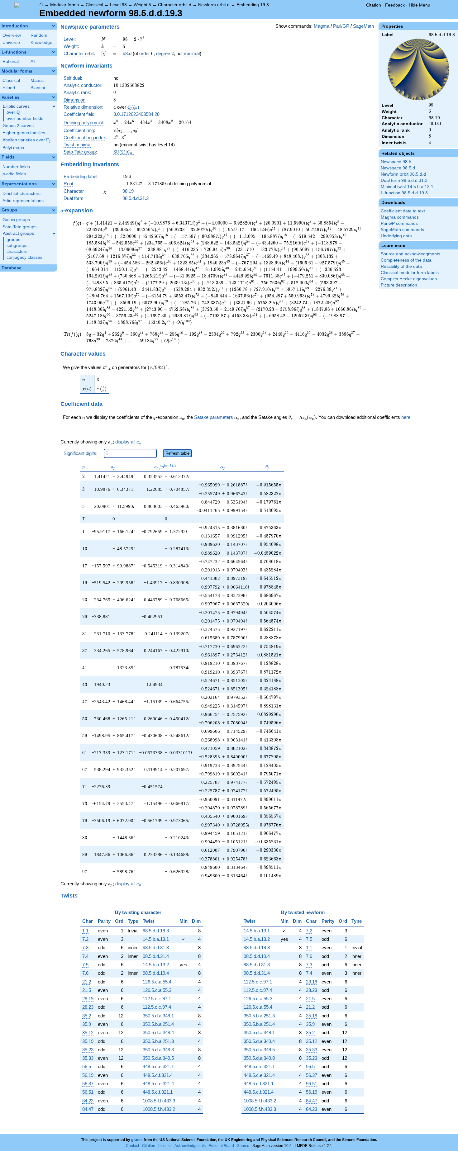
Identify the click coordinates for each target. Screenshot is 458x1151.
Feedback (395, 4)
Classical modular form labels (410, 272)
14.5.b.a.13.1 (156, 939)
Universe (11, 42)
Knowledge (41, 42)
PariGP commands (399, 223)
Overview (11, 35)
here (405, 417)
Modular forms (64, 4)
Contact (132, 1146)
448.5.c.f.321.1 (158, 1092)
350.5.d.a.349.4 (158, 1032)
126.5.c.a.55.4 (157, 981)
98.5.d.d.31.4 (156, 956)
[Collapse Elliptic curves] (53, 106)
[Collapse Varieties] (53, 97)
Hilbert (8, 87)
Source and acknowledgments (410, 254)
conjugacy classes (24, 257)
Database (11, 268)
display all (128, 442)
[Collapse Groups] (53, 210)
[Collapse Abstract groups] (53, 233)
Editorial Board (221, 1146)
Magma (321, 26)
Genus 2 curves (18, 125)
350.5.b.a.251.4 (158, 1024)
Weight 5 (142, 4)
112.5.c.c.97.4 (157, 1007)
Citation (373, 4)
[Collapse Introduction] (53, 25)
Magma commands (400, 217)
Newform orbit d (214, 4)
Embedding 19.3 (252, 4)
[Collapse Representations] (53, 184)
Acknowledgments (190, 1146)
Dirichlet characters (21, 193)
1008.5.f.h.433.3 (159, 1100)
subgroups (17, 245)
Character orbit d (174, 4)
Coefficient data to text (403, 211)
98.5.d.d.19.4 (156, 973)
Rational (10, 61)
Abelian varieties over (26, 140)
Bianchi (38, 87)
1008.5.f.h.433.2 (159, 1109)
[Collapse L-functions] (53, 52)
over (13, 112)
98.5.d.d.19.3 (156, 930)
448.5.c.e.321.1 (158, 1066)
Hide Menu (419, 4)
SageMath (363, 26)
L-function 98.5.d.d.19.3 (404, 193)
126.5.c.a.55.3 (157, 990)
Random (39, 35)
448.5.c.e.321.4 (158, 1083)
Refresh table (177, 453)
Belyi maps (13, 147)
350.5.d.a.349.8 (158, 1049)
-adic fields (14, 174)
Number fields (16, 166)
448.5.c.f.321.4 (158, 1075)
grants (137, 1140)
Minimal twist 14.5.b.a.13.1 (407, 186)
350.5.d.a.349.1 (158, 1015)
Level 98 (118, 4)
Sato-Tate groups (19, 227)
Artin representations (23, 200)
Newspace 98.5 (396, 161)
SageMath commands (402, 229)
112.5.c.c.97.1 (157, 998)
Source (243, 1146)
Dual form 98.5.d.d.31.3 (404, 180)
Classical (94, 4)
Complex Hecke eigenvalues (409, 279)
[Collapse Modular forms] (53, 71)
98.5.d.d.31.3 (135, 198)
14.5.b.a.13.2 (156, 964)
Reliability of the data (401, 266)
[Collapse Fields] (53, 157)
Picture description (399, 285)
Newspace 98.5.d (398, 168)
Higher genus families (23, 132)
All (33, 61)
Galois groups (16, 219)
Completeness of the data (406, 260)
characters (17, 251)
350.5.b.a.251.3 (158, 1041)
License (165, 1146)
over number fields (25, 118)
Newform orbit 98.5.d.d (403, 174)
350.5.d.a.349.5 (158, 1058)
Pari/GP (341, 26)
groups (13, 239)
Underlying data (396, 236)
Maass (37, 80)
